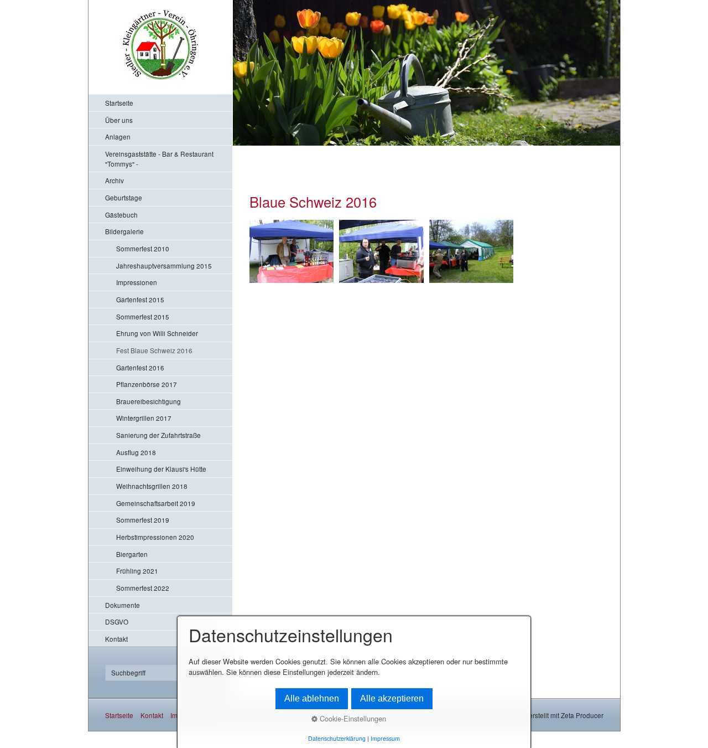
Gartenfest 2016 (140, 367)
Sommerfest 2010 (142, 248)
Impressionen (136, 282)
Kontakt (116, 638)
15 (353, 149)
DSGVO (116, 621)
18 (378, 149)
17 (369, 149)
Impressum (385, 738)
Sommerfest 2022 (142, 587)
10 (311, 149)
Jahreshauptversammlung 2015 (164, 265)
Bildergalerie (124, 231)
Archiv (114, 180)
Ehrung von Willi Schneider (157, 333)
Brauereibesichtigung (148, 401)
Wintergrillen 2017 (143, 417)
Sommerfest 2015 (142, 316)
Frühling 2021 (137, 570)
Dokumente (122, 605)
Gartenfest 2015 (140, 299)
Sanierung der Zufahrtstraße (158, 435)
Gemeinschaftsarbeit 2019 (155, 503)
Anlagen (118, 136)
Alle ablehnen (311, 698)
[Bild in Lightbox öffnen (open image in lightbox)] (291, 251)
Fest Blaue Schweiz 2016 (154, 350)
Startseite (119, 102)
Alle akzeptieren (392, 698)
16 (361, 149)
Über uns (119, 120)
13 (336, 149)
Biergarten (132, 554)
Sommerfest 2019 (142, 519)
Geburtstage (123, 197)
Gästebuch (121, 214)
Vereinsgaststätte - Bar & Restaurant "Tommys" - (159, 158)
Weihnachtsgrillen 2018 (152, 486)
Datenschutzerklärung (337, 738)
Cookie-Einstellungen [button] (351, 718)
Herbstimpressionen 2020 (155, 536)
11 (320, 149)
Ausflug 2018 (136, 452)
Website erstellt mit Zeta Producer (553, 715)
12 (328, 149)
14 (344, 149)
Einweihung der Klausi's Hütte (161, 468)
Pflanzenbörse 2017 (146, 384)
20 (394, 149)
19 (386, 149)
